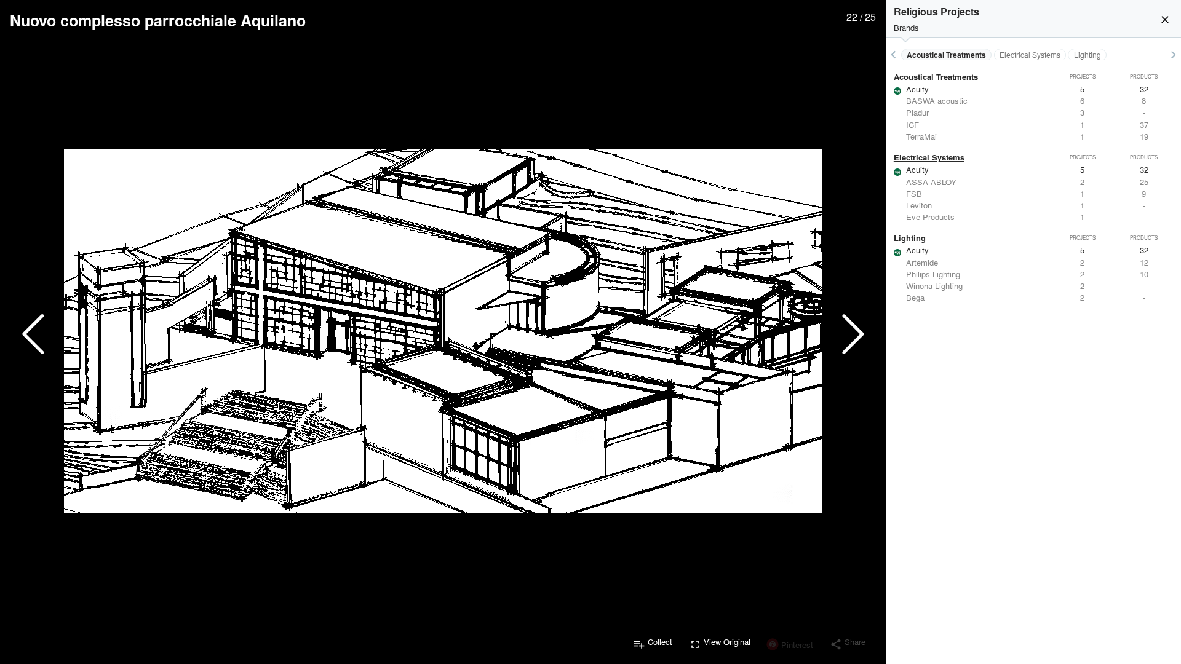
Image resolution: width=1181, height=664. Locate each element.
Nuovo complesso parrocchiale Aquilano (158, 20)
